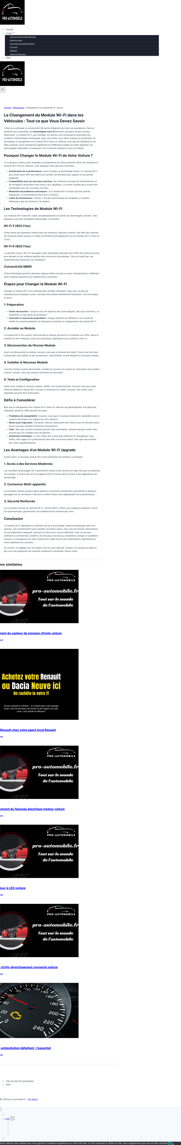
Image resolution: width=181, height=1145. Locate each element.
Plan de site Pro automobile (19, 1081)
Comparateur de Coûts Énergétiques (22, 44)
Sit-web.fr (33, 1099)
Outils (7, 1119)
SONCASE (13, 51)
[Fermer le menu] (0, 1109)
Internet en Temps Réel (18, 54)
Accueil (9, 29)
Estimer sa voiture (16, 40)
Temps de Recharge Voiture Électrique (23, 37)
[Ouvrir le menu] (3, 89)
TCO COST (14, 47)
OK (170, 1143)
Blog (8, 57)
